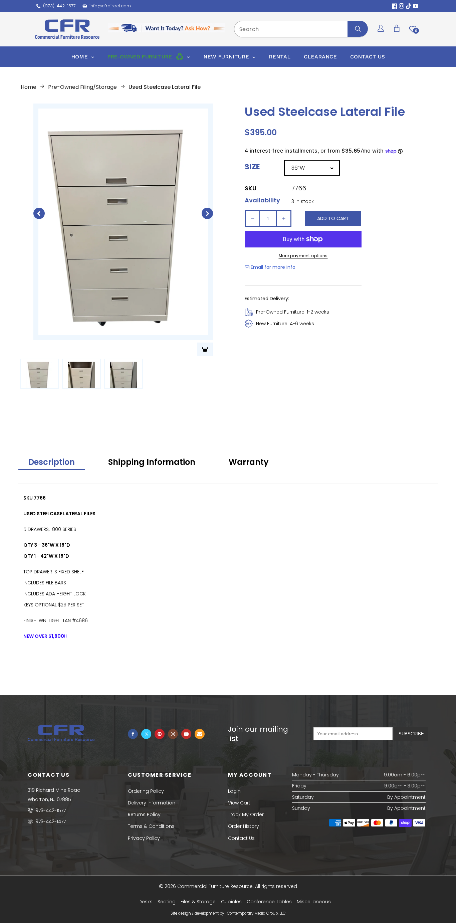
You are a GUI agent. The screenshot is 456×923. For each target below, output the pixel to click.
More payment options (303, 255)
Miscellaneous (314, 901)
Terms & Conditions (151, 826)
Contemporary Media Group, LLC (256, 913)
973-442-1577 (50, 810)
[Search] (358, 29)
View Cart (239, 802)
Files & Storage (198, 901)
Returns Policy (144, 814)
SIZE (252, 167)
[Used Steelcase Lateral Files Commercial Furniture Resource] (39, 374)
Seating (167, 901)
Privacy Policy (144, 838)
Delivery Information (151, 802)
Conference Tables (269, 901)
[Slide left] (39, 213)
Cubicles (231, 901)
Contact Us (241, 838)
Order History (243, 826)
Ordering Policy (146, 791)
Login (234, 791)
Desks (146, 901)
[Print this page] (205, 349)
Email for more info (272, 267)
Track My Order (246, 814)
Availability (262, 200)
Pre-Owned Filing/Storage (82, 87)
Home (28, 87)
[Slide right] (207, 213)
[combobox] (301, 29)
